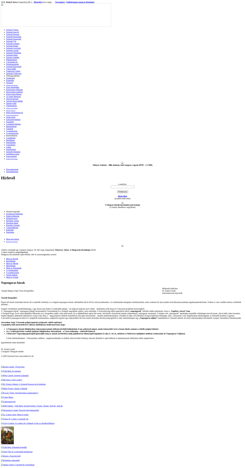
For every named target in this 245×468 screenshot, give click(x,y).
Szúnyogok (10, 117)
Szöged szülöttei (12, 57)
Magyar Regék (12, 259)
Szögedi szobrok (13, 44)
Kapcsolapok (11, 156)
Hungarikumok (12, 169)
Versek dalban (11, 275)
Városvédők (11, 69)
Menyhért (38, 2)
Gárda (8, 147)
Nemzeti (9, 83)
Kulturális (10, 80)
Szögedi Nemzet (12, 34)
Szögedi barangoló (13, 39)
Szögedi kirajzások (13, 37)
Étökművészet (11, 218)
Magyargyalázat (12, 239)
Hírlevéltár (122, 196)
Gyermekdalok (12, 270)
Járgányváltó (11, 103)
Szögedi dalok (12, 55)
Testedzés (10, 122)
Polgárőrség (11, 142)
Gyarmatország (12, 133)
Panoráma (10, 232)
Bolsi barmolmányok (14, 113)
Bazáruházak (11, 126)
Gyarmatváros (11, 131)
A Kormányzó (12, 62)
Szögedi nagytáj (12, 32)
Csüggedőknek (12, 228)
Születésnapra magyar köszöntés (80, 2)
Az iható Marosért (13, 96)
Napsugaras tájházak (14, 90)
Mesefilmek (11, 266)
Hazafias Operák (13, 225)
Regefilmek (10, 261)
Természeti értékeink (14, 214)
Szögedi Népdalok (13, 53)
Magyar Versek (12, 277)
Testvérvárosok (12, 99)
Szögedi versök (12, 50)
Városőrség (10, 145)
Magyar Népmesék (13, 268)
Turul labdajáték (12, 87)
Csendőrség (11, 138)
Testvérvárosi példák (14, 101)
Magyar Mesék (12, 263)
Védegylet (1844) (13, 71)
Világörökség (11, 106)
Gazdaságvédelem (13, 124)
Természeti (10, 78)
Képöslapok (11, 149)
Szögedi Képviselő (13, 67)
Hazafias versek (12, 221)
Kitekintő (10, 230)
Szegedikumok (12, 172)
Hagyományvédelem (14, 92)
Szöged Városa (12, 30)
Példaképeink (11, 60)
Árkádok (9, 129)
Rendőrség (10, 140)
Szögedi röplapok (13, 152)
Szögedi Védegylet (13, 73)
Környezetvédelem (13, 94)
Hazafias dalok (12, 223)
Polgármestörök (12, 64)
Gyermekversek (12, 273)
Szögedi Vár (11, 41)
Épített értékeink (12, 216)
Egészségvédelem (13, 119)
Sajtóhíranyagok (12, 154)
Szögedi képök (12, 46)
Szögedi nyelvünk (13, 48)
